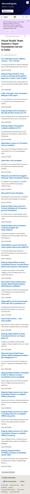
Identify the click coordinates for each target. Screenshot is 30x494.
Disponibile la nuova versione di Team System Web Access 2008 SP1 (15, 246)
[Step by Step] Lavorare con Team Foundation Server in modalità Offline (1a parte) (14, 433)
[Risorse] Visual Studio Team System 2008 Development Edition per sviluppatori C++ (14, 355)
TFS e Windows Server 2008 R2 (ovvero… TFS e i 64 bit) (13, 60)
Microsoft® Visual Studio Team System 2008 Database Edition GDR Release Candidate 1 (13, 284)
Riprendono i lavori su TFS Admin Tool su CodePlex (14, 144)
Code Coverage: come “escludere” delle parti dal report (14, 94)
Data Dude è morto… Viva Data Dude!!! (11, 319)
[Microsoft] (15, 17)
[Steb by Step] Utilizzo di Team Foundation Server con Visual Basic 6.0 (13, 336)
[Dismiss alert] (27, 2)
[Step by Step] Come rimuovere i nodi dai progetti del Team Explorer (13, 227)
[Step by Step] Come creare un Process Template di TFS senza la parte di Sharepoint (14, 208)
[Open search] (23, 17)
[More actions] (27, 36)
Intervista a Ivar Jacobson (11, 160)
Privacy (10, 487)
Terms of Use (20, 489)
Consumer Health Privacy (7, 489)
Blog (22, 485)
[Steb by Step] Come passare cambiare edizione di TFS (12, 127)
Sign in (27, 17)
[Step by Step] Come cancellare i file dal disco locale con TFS (14, 112)
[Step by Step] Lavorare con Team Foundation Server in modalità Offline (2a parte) (14, 414)
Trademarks (4, 492)
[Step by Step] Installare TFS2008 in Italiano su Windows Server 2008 (13, 452)
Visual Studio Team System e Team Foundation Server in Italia (12, 36)
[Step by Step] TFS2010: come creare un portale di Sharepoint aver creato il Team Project (14, 76)
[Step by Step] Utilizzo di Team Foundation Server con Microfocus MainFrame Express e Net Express (15, 264)
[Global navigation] (1, 17)
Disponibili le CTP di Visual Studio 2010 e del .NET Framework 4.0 (14, 302)
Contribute (4, 487)
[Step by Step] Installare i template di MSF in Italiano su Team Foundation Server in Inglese (15, 375)
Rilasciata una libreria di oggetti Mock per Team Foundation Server (15, 177)
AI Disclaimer (4, 485)
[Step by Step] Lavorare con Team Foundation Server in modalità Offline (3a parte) (14, 394)
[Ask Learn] (25, 36)
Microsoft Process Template (12, 193)
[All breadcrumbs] (2, 36)
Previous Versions (14, 485)
